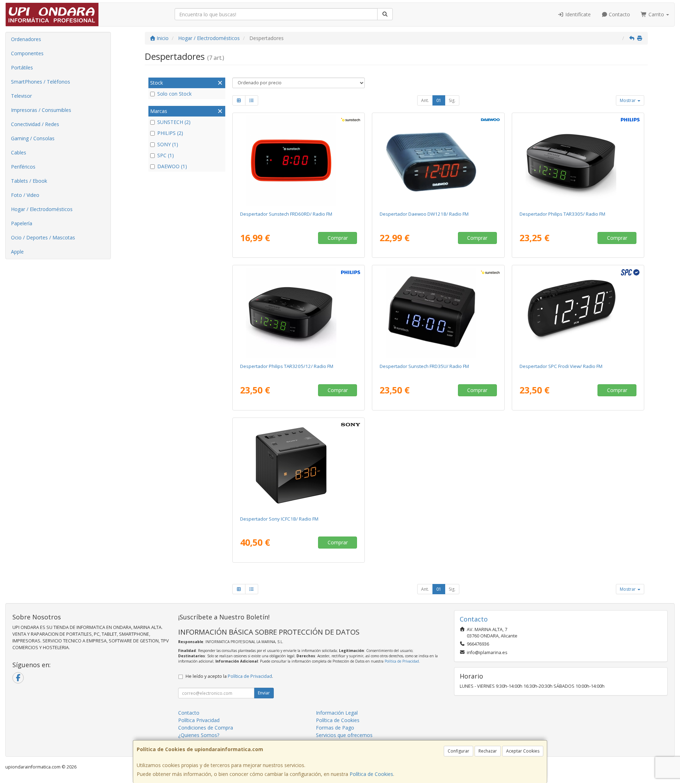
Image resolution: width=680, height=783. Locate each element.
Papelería (21, 223)
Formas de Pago (335, 727)
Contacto (618, 14)
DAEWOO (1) (172, 166)
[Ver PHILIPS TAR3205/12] (298, 312)
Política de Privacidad (402, 661)
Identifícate (577, 14)
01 (438, 100)
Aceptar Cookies (522, 751)
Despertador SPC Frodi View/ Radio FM (561, 366)
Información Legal (337, 712)
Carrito (656, 14)
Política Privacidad (199, 720)
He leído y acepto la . (229, 676)
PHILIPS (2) (170, 133)
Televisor (21, 95)
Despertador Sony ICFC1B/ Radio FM (279, 519)
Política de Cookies (371, 774)
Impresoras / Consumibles (41, 110)
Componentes (27, 53)
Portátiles (22, 67)
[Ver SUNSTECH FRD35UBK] (438, 312)
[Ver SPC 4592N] (578, 312)
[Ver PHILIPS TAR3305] (578, 160)
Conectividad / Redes (35, 124)
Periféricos (23, 166)
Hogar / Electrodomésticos (42, 209)
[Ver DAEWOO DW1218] (438, 160)
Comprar (338, 237)
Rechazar (487, 751)
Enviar (264, 693)
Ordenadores (26, 39)
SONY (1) (167, 144)
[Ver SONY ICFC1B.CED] (298, 465)
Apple (17, 251)
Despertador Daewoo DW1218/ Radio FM (424, 214)
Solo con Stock (174, 93)
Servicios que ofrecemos (344, 735)
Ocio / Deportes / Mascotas (43, 237)
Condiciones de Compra (205, 727)
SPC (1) (165, 155)
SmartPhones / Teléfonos (40, 81)
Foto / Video (25, 195)
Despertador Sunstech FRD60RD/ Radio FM (286, 214)
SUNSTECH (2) (174, 122)
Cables (18, 152)
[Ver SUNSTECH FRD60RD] (298, 160)
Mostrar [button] (628, 100)
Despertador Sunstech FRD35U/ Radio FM (424, 366)
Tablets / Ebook (29, 180)
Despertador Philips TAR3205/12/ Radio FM (286, 366)
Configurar (458, 751)
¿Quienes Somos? (198, 735)
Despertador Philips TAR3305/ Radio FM (562, 214)
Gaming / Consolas (33, 138)
